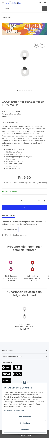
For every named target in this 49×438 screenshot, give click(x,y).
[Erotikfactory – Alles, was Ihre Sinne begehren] (13, 2)
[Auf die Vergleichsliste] (36, 45)
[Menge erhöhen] (44, 200)
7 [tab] (31, 90)
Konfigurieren (25, 423)
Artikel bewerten (10, 229)
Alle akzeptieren (25, 416)
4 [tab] (24, 90)
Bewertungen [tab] (8, 215)
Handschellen (15, 114)
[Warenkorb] (45, 2)
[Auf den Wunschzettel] (42, 45)
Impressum (8, 411)
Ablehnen (25, 430)
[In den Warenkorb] (3, 39)
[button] (36, 2)
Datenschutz (19, 411)
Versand (21, 183)
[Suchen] (44, 8)
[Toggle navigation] (3, 1)
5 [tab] (26, 90)
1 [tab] (17, 90)
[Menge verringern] (4, 200)
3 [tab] (22, 90)
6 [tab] (29, 90)
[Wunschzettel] (40, 2)
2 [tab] (20, 90)
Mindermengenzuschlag (37, 183)
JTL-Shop (28, 435)
